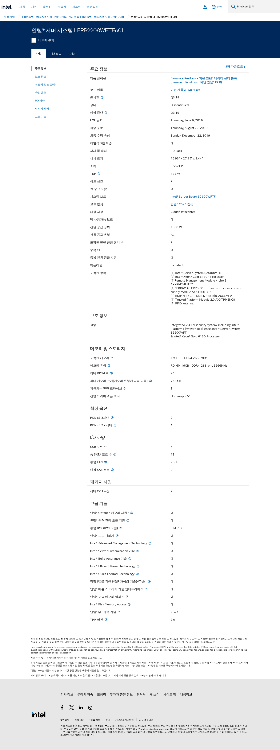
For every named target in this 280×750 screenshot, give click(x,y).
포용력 (101, 694)
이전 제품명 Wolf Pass (185, 90)
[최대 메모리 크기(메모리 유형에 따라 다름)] (150, 380)
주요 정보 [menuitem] (40, 68)
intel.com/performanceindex (155, 728)
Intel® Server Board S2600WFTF (193, 197)
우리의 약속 (85, 694)
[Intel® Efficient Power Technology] (138, 566)
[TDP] (99, 173)
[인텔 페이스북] (62, 708)
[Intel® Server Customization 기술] (138, 551)
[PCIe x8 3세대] (112, 417)
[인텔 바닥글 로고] (39, 714)
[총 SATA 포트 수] (115, 454)
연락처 (141, 694)
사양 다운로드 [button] (233, 66)
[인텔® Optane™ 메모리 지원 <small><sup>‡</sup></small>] (132, 512)
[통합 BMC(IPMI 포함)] (121, 528)
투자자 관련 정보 (121, 694)
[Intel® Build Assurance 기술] (130, 558)
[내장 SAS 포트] (112, 469)
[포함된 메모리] (112, 358)
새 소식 (154, 694)
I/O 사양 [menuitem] (40, 100)
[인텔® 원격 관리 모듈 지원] (128, 520)
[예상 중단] (106, 112)
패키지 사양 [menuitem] (42, 108)
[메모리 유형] (109, 365)
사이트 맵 (169, 694)
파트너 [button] (76, 6)
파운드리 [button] (92, 6)
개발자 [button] (62, 6)
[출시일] (102, 97)
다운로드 (55, 53)
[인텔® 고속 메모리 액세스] (127, 596)
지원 (73, 53)
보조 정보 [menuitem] (40, 76)
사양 (38, 53)
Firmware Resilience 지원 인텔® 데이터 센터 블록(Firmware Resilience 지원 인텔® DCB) (204, 80)
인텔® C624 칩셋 (182, 204)
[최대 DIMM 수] (111, 373)
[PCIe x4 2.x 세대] (115, 425)
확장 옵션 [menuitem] (40, 92)
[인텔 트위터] (71, 708)
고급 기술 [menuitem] (40, 116)
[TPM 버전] (106, 619)
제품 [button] (22, 6)
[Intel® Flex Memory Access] (129, 604)
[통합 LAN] (105, 462)
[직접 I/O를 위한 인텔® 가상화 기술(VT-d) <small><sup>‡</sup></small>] (149, 581)
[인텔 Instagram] (90, 708)
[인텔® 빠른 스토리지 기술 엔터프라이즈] (146, 589)
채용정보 (186, 694)
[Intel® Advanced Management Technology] (150, 543)
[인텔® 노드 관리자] (117, 535)
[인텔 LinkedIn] (81, 708)
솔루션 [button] (47, 6)
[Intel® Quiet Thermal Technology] (137, 573)
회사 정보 (66, 694)
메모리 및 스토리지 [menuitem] (46, 84)
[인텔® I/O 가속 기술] (119, 612)
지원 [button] (34, 6)
